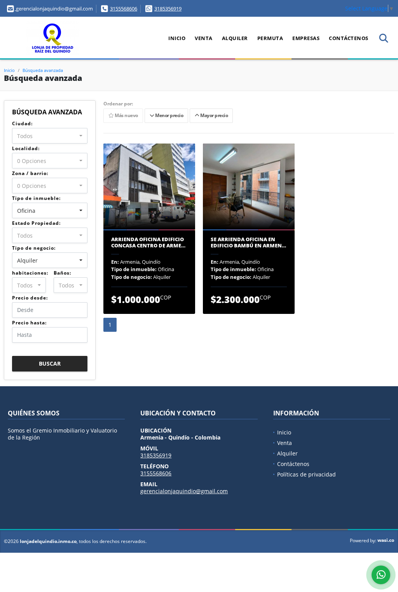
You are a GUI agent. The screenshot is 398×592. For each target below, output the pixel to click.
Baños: (62, 273)
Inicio (176, 38)
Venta (204, 38)
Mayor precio (213, 115)
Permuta (270, 38)
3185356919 (168, 8)
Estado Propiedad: (36, 223)
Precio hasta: (29, 322)
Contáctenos (348, 38)
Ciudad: (22, 123)
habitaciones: (30, 273)
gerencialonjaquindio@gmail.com (184, 491)
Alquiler (235, 38)
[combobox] (49, 136)
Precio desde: (30, 297)
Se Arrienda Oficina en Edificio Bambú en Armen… (248, 242)
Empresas (305, 38)
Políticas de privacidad (306, 474)
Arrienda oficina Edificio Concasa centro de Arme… (148, 242)
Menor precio (168, 115)
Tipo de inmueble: (36, 198)
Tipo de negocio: (34, 248)
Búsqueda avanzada (43, 70)
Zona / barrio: (30, 173)
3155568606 (123, 8)
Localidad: (26, 148)
